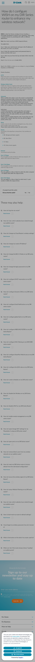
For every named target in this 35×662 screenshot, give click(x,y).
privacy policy (16, 636)
